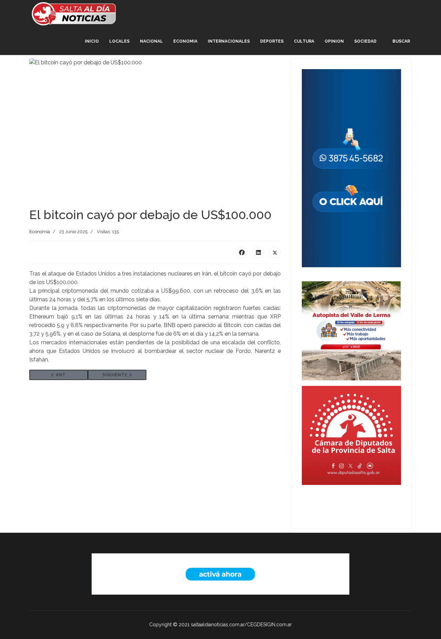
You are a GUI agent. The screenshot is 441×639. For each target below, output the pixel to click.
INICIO (92, 41)
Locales (119, 41)
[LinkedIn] (258, 252)
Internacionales (229, 41)
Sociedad (365, 41)
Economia (185, 41)
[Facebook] (242, 252)
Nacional (151, 41)
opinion (334, 41)
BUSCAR (401, 41)
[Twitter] (275, 252)
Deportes (272, 41)
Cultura (304, 41)
